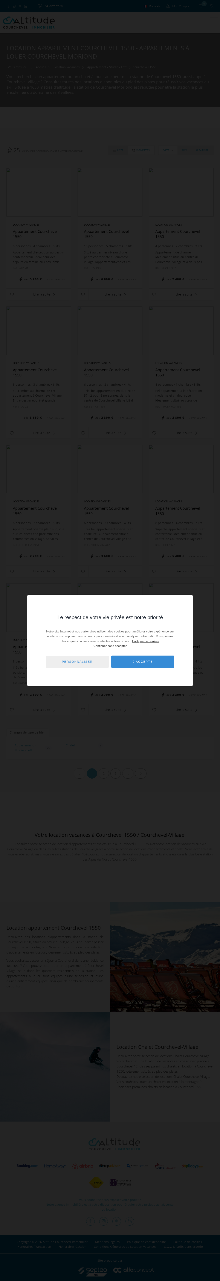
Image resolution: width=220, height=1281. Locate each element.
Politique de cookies (145, 641)
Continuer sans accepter (110, 645)
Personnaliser (77, 661)
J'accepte (143, 661)
